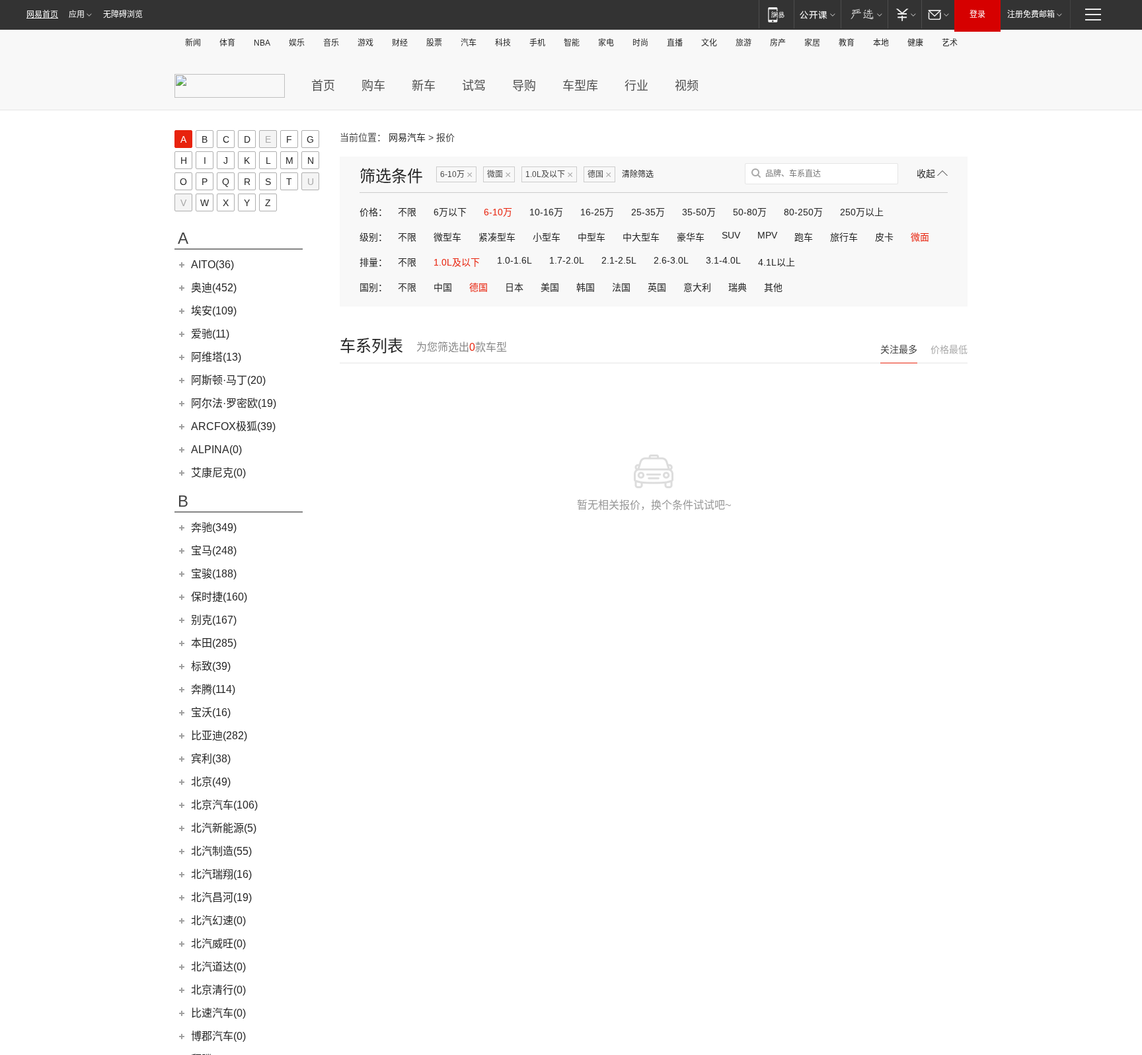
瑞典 (737, 287)
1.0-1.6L (514, 260)
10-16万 (546, 212)
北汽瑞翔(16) (221, 874)
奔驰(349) (214, 527)
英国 (657, 287)
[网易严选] (864, 14)
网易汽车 (407, 137)
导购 (524, 85)
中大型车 (641, 237)
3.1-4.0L (723, 260)
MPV (767, 235)
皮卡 (884, 237)
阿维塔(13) (216, 357)
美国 (550, 287)
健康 (915, 43)
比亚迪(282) (219, 735)
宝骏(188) (214, 573)
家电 (606, 43)
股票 (434, 43)
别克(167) (214, 620)
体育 (227, 43)
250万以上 (862, 212)
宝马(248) (214, 550)
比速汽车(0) (218, 1013)
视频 (687, 85)
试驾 (474, 85)
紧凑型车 (496, 237)
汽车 (468, 43)
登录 (977, 14)
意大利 (697, 287)
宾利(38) (211, 758)
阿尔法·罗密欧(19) (233, 403)
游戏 (365, 43)
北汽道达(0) (218, 966)
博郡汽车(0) (218, 1036)
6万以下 (450, 212)
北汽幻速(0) (218, 920)
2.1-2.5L (618, 260)
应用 (77, 14)
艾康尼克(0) (218, 472)
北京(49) (211, 781)
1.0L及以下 (549, 174)
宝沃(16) (211, 712)
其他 (773, 287)
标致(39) (211, 666)
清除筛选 (638, 174)
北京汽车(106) (224, 805)
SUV (731, 235)
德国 (599, 174)
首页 (323, 85)
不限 (407, 212)
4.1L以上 (776, 262)
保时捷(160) (219, 596)
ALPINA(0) (216, 449)
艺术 (950, 43)
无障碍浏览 (123, 14)
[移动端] (776, 14)
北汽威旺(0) (218, 943)
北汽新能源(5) (223, 828)
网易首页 (42, 14)
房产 (778, 43)
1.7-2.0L (566, 260)
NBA (262, 43)
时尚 (640, 43)
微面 (499, 174)
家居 (812, 43)
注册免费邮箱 (1031, 14)
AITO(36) (212, 264)
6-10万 (456, 174)
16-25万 (597, 212)
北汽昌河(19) (221, 897)
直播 (675, 43)
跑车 (803, 237)
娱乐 (297, 43)
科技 (503, 43)
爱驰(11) (210, 334)
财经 (400, 43)
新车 (424, 85)
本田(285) (214, 643)
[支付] (904, 14)
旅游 (743, 43)
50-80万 (750, 212)
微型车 (447, 237)
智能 (572, 43)
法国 (621, 287)
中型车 (591, 237)
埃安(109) (214, 310)
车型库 (580, 85)
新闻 (193, 43)
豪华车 (690, 237)
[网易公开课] (817, 14)
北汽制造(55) (221, 851)
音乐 (331, 43)
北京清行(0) (218, 990)
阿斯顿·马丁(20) (228, 380)
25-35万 (648, 212)
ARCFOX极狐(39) (233, 426)
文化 (709, 43)
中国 (443, 287)
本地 (881, 43)
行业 (636, 85)
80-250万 (803, 212)
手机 (537, 43)
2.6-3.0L (671, 260)
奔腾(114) (213, 689)
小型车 (546, 237)
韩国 (585, 287)
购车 (373, 85)
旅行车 (844, 237)
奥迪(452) (214, 287)
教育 (847, 43)
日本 (514, 287)
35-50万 (699, 212)
